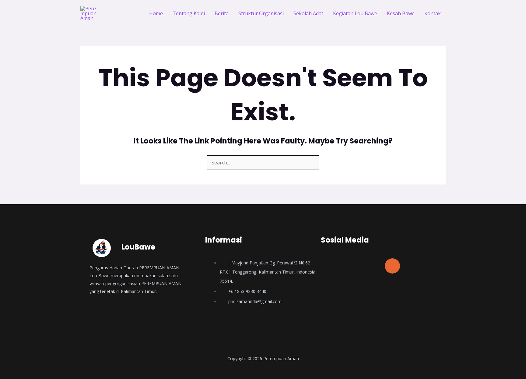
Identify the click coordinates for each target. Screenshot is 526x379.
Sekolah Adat (308, 13)
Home (156, 13)
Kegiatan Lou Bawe (355, 13)
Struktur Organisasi (261, 13)
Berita (222, 13)
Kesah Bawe (401, 13)
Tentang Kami (189, 13)
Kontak (432, 13)
